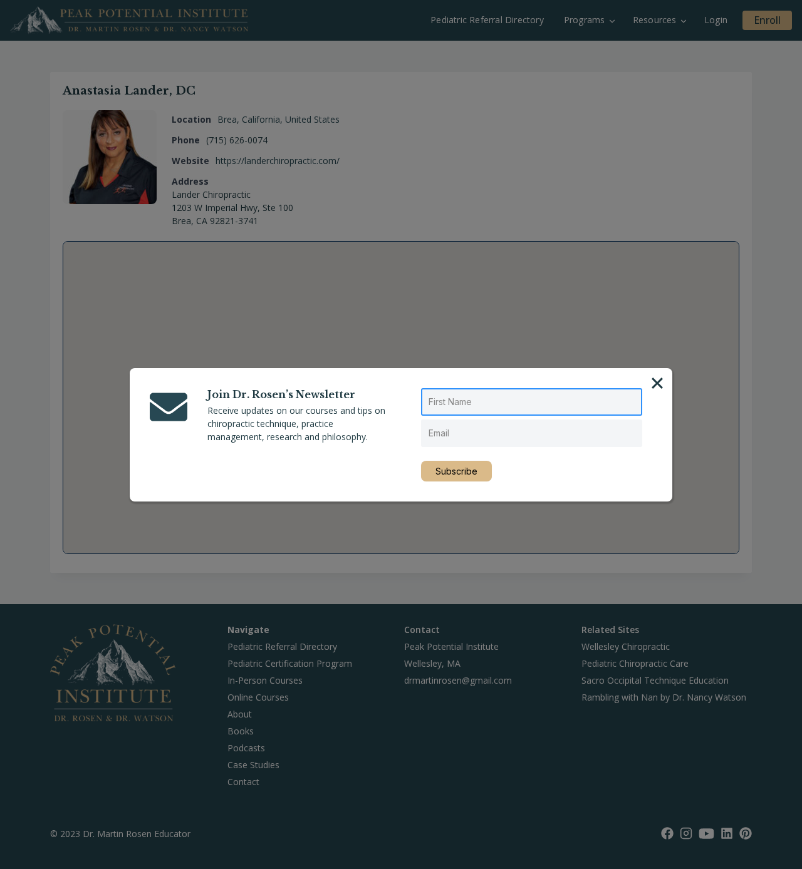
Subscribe (456, 471)
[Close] (657, 383)
